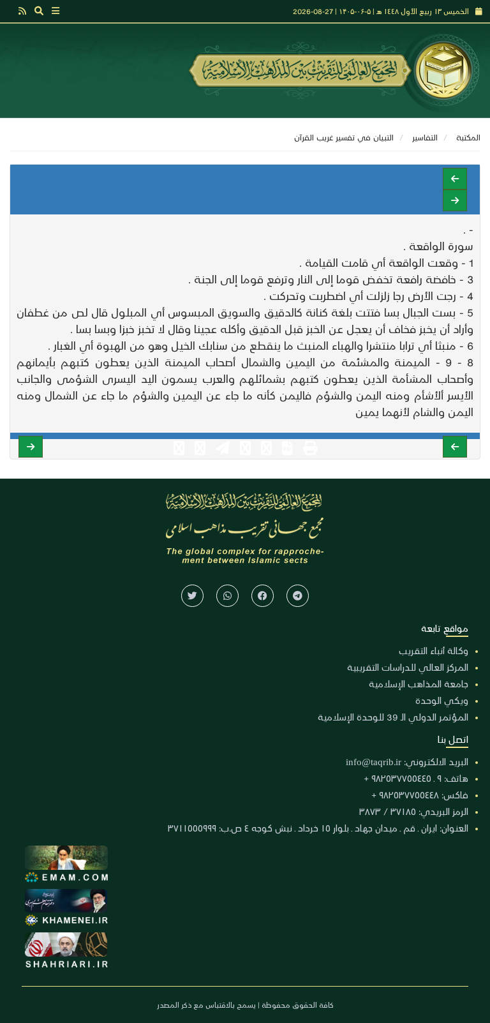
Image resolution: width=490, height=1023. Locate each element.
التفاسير (425, 137)
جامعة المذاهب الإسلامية (418, 683)
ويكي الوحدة (441, 700)
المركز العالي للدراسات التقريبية (407, 667)
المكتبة (468, 137)
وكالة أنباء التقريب (433, 650)
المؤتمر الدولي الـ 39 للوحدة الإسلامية (393, 716)
